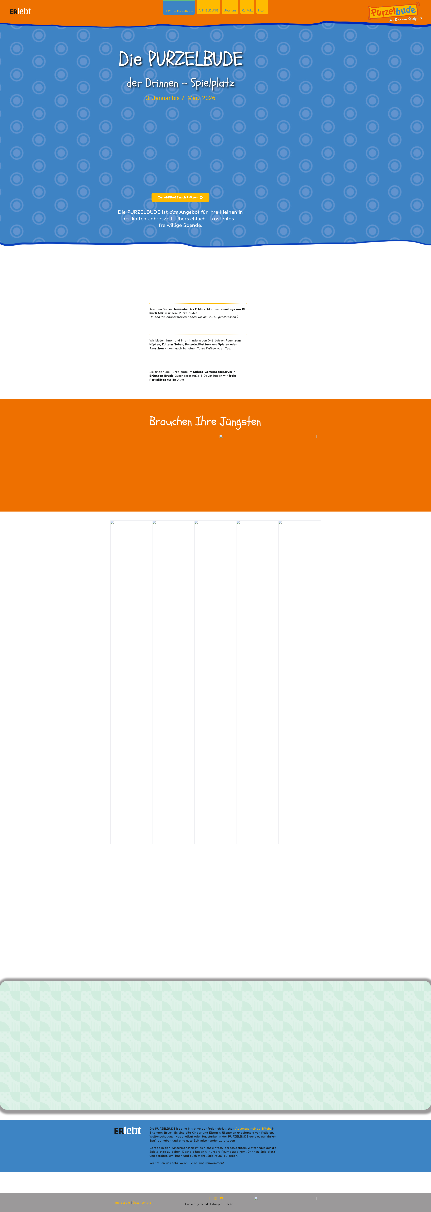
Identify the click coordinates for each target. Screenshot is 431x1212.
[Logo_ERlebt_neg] (20, 10)
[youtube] (221, 1198)
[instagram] (215, 1198)
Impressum (122, 1202)
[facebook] (209, 1198)
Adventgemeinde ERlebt (253, 1128)
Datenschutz (142, 1202)
